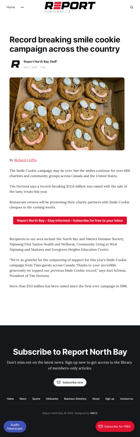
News (23, 398)
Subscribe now (73, 382)
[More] (22, 7)
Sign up (109, 398)
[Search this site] (132, 7)
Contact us (126, 398)
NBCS (93, 413)
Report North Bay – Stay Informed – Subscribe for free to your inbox (70, 220)
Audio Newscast (15, 426)
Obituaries (52, 398)
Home (11, 7)
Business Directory (75, 398)
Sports (36, 398)
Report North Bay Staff (40, 61)
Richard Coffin (25, 160)
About (96, 398)
